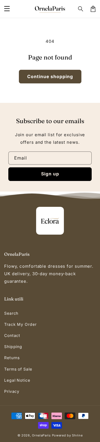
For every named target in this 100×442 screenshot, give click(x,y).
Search (11, 313)
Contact (12, 335)
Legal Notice (17, 380)
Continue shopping (50, 76)
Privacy (11, 391)
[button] (7, 9)
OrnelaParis (41, 435)
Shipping (13, 346)
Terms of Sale (18, 369)
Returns (12, 357)
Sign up (50, 174)
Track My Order (20, 324)
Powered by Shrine (67, 435)
